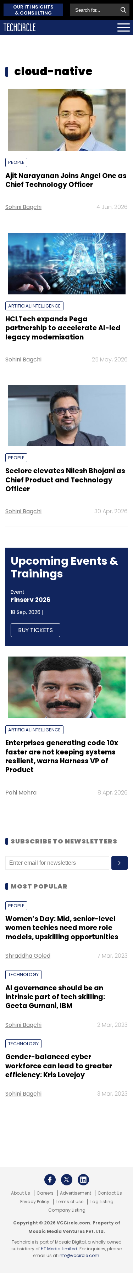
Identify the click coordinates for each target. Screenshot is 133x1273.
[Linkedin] (83, 1179)
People (16, 162)
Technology (23, 974)
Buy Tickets (35, 630)
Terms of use (69, 1202)
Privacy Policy (34, 1202)
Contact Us (110, 1193)
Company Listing (66, 1210)
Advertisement (75, 1193)
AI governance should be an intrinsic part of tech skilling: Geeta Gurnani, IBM (55, 997)
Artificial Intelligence (34, 306)
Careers (45, 1193)
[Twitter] (66, 1179)
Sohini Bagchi (23, 207)
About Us (20, 1193)
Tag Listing (101, 1202)
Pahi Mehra (21, 792)
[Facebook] (50, 1179)
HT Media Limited (59, 1249)
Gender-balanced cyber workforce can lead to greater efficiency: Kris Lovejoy (58, 1066)
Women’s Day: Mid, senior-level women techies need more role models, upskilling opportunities (61, 928)
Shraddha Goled (27, 956)
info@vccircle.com (79, 1255)
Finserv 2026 (30, 600)
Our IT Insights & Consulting (33, 10)
